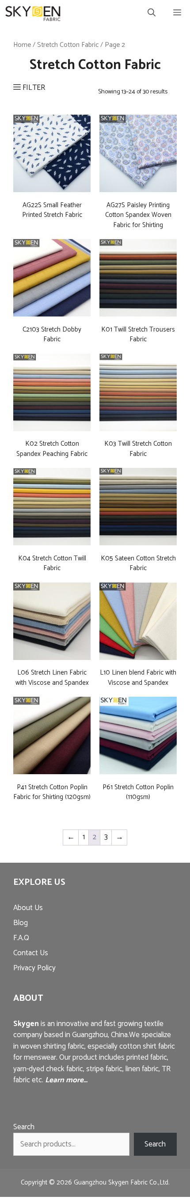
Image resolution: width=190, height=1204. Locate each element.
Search (23, 1127)
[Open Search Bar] (151, 13)
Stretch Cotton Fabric (68, 44)
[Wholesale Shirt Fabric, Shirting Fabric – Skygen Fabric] (32, 13)
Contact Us (30, 953)
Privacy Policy (34, 968)
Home (22, 44)
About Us (28, 908)
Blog (20, 923)
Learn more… (66, 1080)
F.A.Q (21, 938)
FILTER (33, 87)
